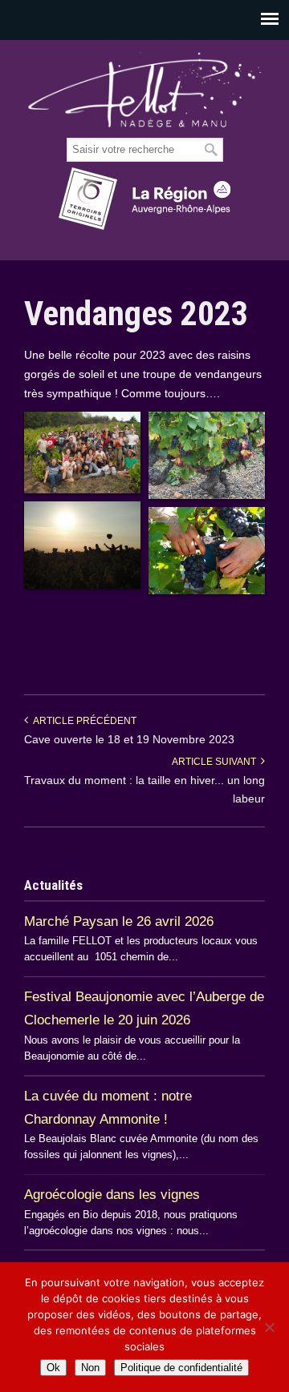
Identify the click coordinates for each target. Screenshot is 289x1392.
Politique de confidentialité (181, 1368)
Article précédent (82, 720)
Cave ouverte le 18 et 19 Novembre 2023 (129, 739)
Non (90, 1368)
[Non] (269, 1327)
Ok (53, 1368)
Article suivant (216, 761)
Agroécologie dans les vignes (112, 1194)
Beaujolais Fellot (144, 90)
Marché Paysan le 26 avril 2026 (119, 921)
